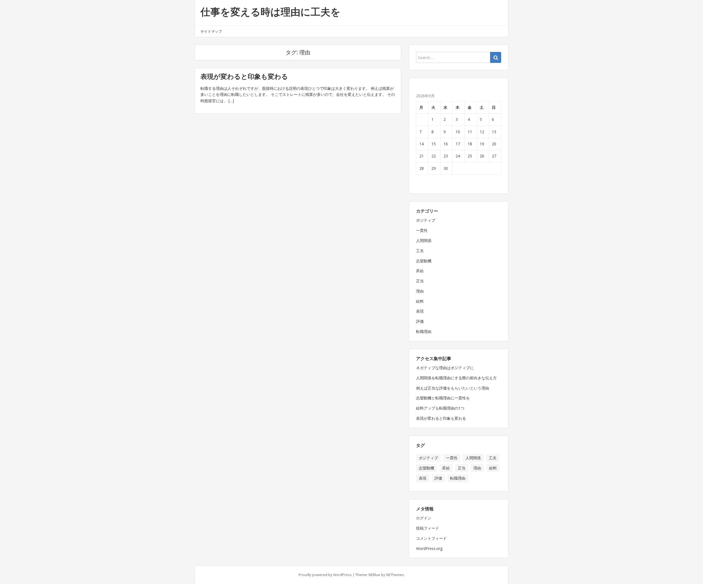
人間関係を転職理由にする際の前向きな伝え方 (456, 377)
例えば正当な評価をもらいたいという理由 (452, 388)
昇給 (420, 270)
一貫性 (422, 230)
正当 (420, 280)
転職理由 (423, 331)
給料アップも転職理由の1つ (440, 408)
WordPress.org (429, 548)
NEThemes (395, 574)
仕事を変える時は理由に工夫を (270, 11)
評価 (420, 321)
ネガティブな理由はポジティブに (445, 367)
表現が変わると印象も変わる (244, 76)
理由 (420, 291)
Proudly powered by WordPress (325, 574)
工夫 (420, 250)
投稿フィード (427, 528)
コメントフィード (431, 538)
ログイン (423, 518)
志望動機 (423, 260)
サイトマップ (211, 31)
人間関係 (423, 240)
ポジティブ (425, 220)
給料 (420, 301)
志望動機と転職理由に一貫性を (443, 398)
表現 (420, 311)
